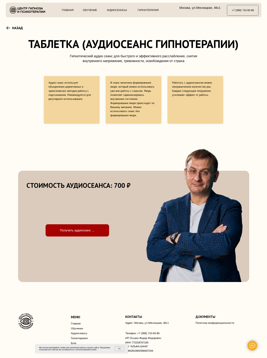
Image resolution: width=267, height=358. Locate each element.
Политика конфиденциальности (215, 322)
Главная (68, 10)
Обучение (90, 10)
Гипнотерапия (148, 10)
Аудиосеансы (117, 10)
